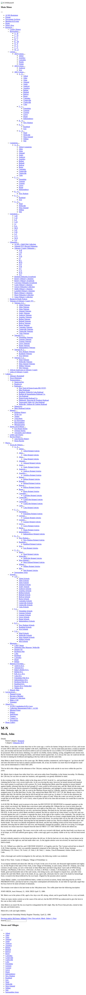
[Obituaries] (18, 242)
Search (3, 920)
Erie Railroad (23, 396)
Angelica (22, 58)
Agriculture (18, 418)
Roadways (18, 384)
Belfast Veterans (24, 319)
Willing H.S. (18, 688)
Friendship (27, 108)
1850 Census (19, 66)
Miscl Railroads (24, 390)
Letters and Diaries (16, 435)
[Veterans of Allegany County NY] (34, 301)
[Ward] (23, 552)
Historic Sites (14, 690)
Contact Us (14, 718)
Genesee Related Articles (32, 518)
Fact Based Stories (20, 429)
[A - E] (23, 74)
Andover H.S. (19, 666)
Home (7, 23)
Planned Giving (15, 694)
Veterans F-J (18, 335)
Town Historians (16, 378)
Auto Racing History (21, 439)
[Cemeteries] (18, 143)
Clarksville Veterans (26, 331)
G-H (16, 222)
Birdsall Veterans (25, 321)
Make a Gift (14, 700)
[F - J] (18, 510)
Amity (25, 84)
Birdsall (26, 92)
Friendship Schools (25, 611)
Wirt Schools (23, 641)
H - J (16, 40)
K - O (21, 121)
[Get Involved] (15, 692)
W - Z (16, 50)
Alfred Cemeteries (25, 147)
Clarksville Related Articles (33, 504)
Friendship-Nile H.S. (21, 678)
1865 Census (19, 72)
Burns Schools (24, 599)
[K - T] (19, 536)
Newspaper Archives (12, 19)
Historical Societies (16, 664)
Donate (8, 17)
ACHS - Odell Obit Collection (25, 244)
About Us (8, 704)
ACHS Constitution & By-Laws (21, 706)
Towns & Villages (16, 445)
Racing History (15, 437)
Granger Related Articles (32, 522)
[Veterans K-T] (25, 350)
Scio (20, 70)
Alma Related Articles (31, 459)
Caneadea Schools (25, 601)
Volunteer (13, 702)
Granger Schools (25, 615)
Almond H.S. (19, 668)
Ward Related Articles (31, 554)
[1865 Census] (24, 72)
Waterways (18, 406)
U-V (16, 236)
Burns (25, 96)
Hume (25, 117)
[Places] (11, 443)
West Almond (28, 137)
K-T (15, 623)
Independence (28, 119)
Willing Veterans (24, 366)
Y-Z (15, 240)
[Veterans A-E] (25, 303)
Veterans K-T (19, 350)
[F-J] (17, 609)
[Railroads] (22, 386)
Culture (8, 374)
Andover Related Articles (32, 471)
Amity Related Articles (31, 467)
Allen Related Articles (31, 455)
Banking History (20, 412)
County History (15, 29)
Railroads (17, 386)
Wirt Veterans (23, 368)
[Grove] (24, 524)
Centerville (27, 100)
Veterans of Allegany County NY (21, 301)
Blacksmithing (19, 422)
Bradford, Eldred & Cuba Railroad (31, 392)
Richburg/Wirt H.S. (21, 682)
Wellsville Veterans (25, 362)
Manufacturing (19, 425)
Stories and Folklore (17, 427)
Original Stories (19, 431)
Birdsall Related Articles (31, 483)
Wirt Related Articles (30, 570)
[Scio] (23, 546)
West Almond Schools (26, 637)
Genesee (26, 110)
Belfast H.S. (18, 672)
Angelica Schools (25, 591)
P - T (20, 125)
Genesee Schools (25, 613)
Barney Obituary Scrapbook (24, 281)
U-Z (15, 631)
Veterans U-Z (19, 358)
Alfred (21, 56)
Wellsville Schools (25, 635)
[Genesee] (26, 516)
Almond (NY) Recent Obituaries (26, 246)
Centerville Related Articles (33, 499)
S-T (15, 234)
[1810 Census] (24, 54)
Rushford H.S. (19, 684)
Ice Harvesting (19, 420)
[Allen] (24, 453)
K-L (15, 226)
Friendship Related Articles (32, 514)
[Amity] (24, 465)
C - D (16, 35)
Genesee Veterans (25, 339)
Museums (13, 643)
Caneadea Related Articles (32, 495)
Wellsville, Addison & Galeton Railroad (33, 404)
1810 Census (19, 54)
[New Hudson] (29, 538)
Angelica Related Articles (32, 475)
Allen (25, 78)
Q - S (16, 46)
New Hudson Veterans (27, 352)
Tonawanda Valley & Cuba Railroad (32, 402)
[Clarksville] (27, 502)
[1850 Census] (24, 66)
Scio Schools (23, 629)
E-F (15, 220)
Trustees (13, 716)
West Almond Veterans (27, 364)
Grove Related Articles (31, 526)
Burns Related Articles (31, 491)
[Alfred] (24, 449)
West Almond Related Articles (34, 562)
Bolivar (26, 94)
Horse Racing (19, 441)
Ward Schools (24, 633)
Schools (12, 574)
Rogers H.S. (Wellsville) (23, 686)
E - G (16, 37)
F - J (20, 106)
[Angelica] (26, 473)
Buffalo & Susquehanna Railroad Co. (32, 394)
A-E (15, 576)
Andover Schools (25, 589)
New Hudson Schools (26, 625)
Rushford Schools (25, 627)
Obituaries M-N (18, 743)
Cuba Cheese (19, 645)
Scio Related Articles (30, 548)
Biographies (14, 31)
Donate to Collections (17, 698)
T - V (16, 48)
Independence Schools (27, 621)
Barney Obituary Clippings (23, 279)
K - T (16, 536)
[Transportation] (21, 380)
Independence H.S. (21, 680)
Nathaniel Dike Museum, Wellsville (27, 647)
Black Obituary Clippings (23, 293)
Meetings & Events (12, 21)
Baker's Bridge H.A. (21, 670)
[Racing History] (21, 437)
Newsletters (14, 720)
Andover (22, 68)
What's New (9, 25)
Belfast (25, 90)
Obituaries (13, 242)
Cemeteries (14, 143)
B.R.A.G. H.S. (19, 674)
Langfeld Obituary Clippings (24, 291)
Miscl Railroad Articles (22, 408)
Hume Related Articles (31, 530)
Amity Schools (24, 587)
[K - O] (24, 121)
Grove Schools (24, 617)
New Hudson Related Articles (33, 540)
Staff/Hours (14, 714)
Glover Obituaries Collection (24, 287)
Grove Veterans (24, 343)
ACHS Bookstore (11, 15)
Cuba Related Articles (31, 508)
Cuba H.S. (18, 676)
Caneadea (22, 60)
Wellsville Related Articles (32, 558)
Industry (13, 410)
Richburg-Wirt (19, 651)
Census (12, 52)
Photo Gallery (10, 722)
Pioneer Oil (18, 649)
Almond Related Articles (32, 463)
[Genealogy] (18, 214)
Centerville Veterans (26, 329)
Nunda (21, 62)
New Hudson (28, 123)
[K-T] (18, 623)
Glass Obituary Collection (23, 297)
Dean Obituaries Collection (24, 295)
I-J (15, 224)
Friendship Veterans (26, 337)
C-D (15, 218)
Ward (25, 133)
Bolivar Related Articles (31, 487)
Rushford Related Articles (32, 544)
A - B (16, 33)
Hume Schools (24, 619)
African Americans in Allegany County (24, 370)
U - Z (21, 131)
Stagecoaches (19, 382)
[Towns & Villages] (23, 445)
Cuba (25, 104)
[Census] (16, 52)
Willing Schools (24, 639)
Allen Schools (24, 581)
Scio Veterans (23, 356)
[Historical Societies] (24, 664)
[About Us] (13, 704)
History (12, 712)
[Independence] (29, 532)
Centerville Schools (26, 603)
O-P (15, 230)
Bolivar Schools (24, 597)
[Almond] (25, 461)
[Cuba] (23, 506)
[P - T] (23, 125)
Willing (25, 139)
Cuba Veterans (24, 333)
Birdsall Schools (24, 595)
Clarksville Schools (25, 605)
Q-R (15, 232)
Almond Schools (25, 585)
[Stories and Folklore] (25, 427)
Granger (26, 112)
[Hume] (24, 528)
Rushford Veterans (25, 354)
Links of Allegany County (19, 372)
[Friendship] (27, 512)
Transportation (15, 380)
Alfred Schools (24, 579)
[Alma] (24, 457)
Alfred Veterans (24, 305)
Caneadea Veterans (25, 327)
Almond (26, 82)
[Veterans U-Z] (25, 358)
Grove (25, 114)
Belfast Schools (24, 593)
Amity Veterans (24, 313)
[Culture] (11, 374)
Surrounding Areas (21, 572)
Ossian (21, 64)
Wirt (24, 141)
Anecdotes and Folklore (22, 433)
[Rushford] (26, 542)
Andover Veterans (25, 315)
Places (7, 443)
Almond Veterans (25, 311)
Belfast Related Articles (31, 479)
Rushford (26, 127)
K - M (16, 42)
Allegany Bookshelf (17, 376)
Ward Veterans (24, 360)
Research (8, 27)
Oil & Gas (18, 414)
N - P (16, 44)
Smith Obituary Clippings (23, 289)
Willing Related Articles (31, 566)
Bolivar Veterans (25, 323)
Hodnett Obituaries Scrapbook (25, 277)
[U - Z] (24, 131)
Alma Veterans (24, 309)
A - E (21, 74)
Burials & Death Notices (18, 299)
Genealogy (14, 214)
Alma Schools (24, 583)
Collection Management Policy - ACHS (24, 708)
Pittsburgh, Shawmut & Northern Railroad (34, 400)
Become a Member (16, 696)
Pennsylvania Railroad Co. (28, 398)
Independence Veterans (27, 348)
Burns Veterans (24, 325)
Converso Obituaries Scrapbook (25, 283)
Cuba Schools (24, 607)
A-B (15, 216)
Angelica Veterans (25, 317)
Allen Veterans (24, 307)
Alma (25, 80)
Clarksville (27, 102)
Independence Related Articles (34, 534)
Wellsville (26, 135)
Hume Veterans (24, 345)
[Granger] (25, 520)
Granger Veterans (25, 341)
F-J (15, 609)
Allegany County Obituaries (24, 248)
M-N (16, 228)
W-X (16, 238)
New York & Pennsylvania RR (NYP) (32, 388)
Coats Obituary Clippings (23, 285)
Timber (16, 416)
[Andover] (26, 469)
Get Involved (10, 692)
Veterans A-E (19, 303)
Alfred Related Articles (31, 451)
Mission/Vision (15, 710)
